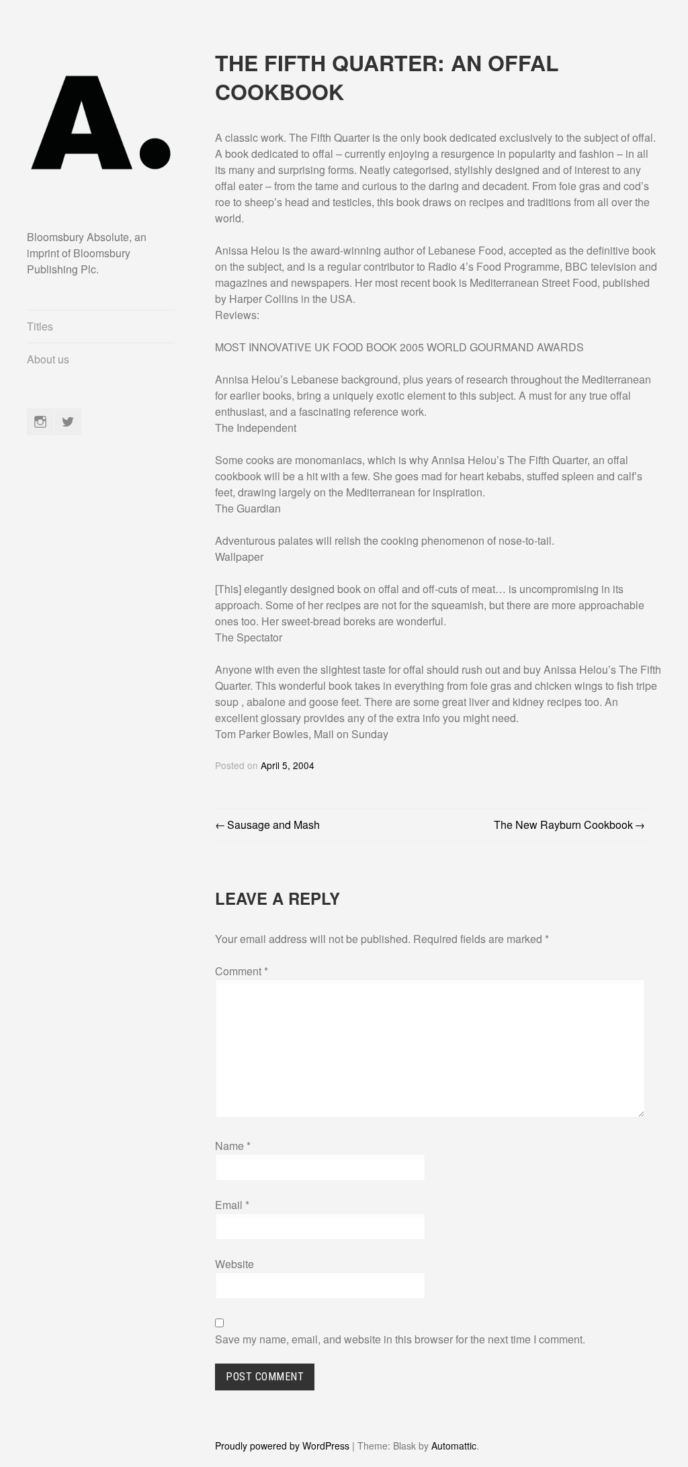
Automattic (453, 1445)
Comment (241, 971)
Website (234, 1264)
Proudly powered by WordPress (282, 1445)
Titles (40, 326)
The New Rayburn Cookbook (563, 824)
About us (48, 359)
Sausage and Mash (273, 824)
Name (233, 1145)
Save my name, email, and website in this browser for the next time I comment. (400, 1339)
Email (232, 1204)
